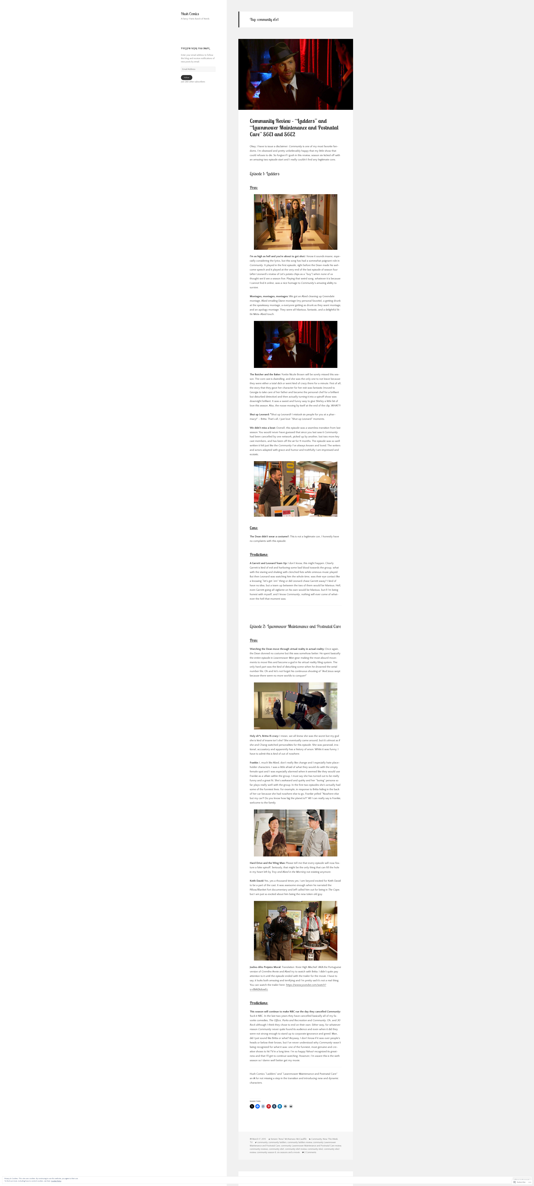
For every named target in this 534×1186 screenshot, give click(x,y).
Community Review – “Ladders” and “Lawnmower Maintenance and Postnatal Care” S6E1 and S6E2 (294, 127)
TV (251, 1142)
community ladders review (299, 1142)
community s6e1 (276, 1149)
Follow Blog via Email (195, 48)
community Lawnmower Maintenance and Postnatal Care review (311, 1145)
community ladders (277, 1142)
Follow (186, 78)
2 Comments (310, 1152)
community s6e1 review (296, 1149)
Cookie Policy (56, 1181)
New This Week (330, 1139)
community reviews (259, 1149)
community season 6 (266, 1152)
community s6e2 (315, 1149)
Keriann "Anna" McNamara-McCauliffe (288, 1139)
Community (316, 1139)
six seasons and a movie (288, 1152)
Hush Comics (190, 13)
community (262, 1142)
